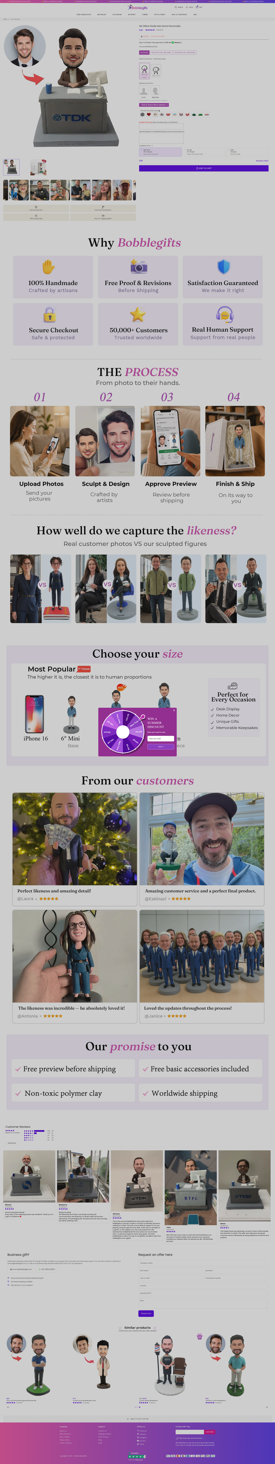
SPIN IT (160, 747)
